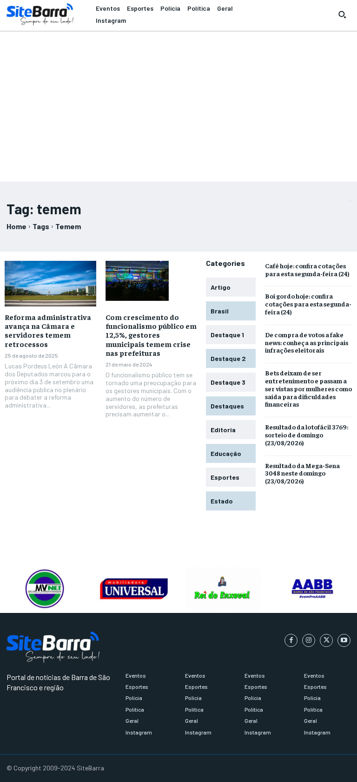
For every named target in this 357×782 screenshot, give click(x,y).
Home (16, 226)
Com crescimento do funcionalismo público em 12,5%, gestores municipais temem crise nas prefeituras (151, 334)
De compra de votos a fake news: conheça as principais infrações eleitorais (306, 342)
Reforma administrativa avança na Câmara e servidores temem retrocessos (48, 330)
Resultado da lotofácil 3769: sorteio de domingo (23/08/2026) (306, 434)
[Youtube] (343, 640)
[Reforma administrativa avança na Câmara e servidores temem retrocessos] (50, 283)
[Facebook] (291, 640)
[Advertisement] (178, 102)
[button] (342, 14)
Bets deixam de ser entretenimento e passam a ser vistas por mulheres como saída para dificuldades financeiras (308, 388)
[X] (326, 640)
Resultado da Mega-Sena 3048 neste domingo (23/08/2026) (302, 473)
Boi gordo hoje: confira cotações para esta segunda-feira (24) (308, 304)
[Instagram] (308, 640)
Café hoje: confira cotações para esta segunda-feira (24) (307, 269)
